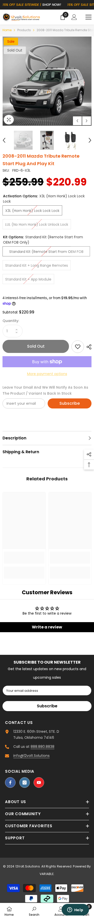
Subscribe (69, 403)
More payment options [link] (47, 373)
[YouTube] (39, 782)
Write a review (47, 627)
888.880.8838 (42, 746)
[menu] (88, 17)
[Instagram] (24, 782)
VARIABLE (47, 874)
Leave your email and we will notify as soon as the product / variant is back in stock (45, 390)
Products (24, 30)
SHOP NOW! (51, 4)
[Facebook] (10, 782)
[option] (47, 81)
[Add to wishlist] (77, 346)
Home (7, 30)
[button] (77, 120)
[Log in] (74, 17)
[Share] (87, 347)
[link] (24, 558)
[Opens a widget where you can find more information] (75, 910)
